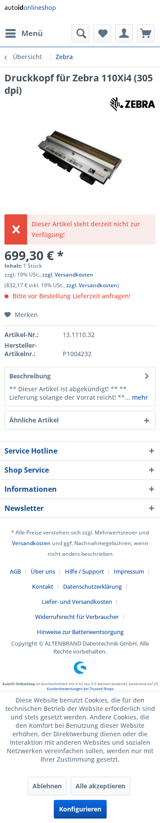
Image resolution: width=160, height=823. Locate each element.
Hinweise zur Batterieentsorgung (80, 632)
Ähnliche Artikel (34, 420)
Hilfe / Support (84, 571)
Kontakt (42, 586)
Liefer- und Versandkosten (77, 602)
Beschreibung (30, 376)
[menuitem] (23, 33)
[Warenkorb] (146, 33)
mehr (139, 397)
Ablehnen (47, 786)
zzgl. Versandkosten (67, 274)
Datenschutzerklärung (92, 586)
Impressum (129, 571)
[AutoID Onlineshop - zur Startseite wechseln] (30, 12)
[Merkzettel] (102, 33)
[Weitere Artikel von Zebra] (133, 104)
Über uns (43, 571)
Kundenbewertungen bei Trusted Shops (80, 688)
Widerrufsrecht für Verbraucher (77, 617)
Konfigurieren (80, 809)
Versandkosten (31, 543)
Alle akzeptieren (100, 786)
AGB (15, 571)
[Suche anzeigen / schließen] (80, 33)
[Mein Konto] (124, 33)
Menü (32, 33)
